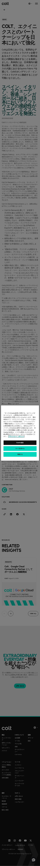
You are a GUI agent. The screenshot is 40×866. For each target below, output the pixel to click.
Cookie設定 (20, 442)
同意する (20, 454)
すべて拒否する (20, 448)
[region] (20, 433)
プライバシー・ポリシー (16, 436)
